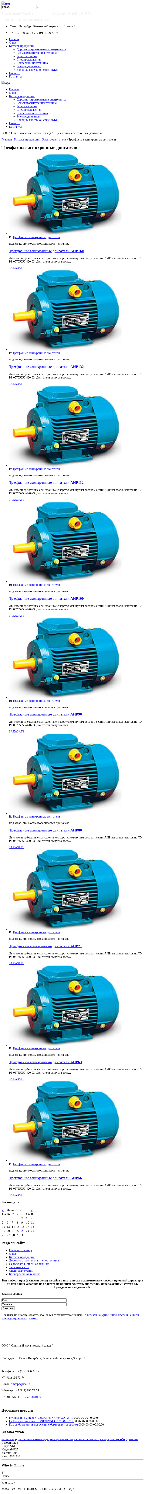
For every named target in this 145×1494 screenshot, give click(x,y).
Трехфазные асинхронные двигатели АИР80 (45, 830)
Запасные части (27, 56)
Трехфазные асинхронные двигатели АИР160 (46, 251)
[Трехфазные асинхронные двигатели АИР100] (65, 581)
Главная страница (20, 1250)
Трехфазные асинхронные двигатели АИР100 (46, 598)
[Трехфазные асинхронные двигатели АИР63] (65, 1044)
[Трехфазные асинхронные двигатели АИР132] (65, 349)
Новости (14, 73)
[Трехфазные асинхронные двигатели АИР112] (65, 465)
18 (32, 1226)
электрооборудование (124, 1439)
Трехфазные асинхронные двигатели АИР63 (45, 1062)
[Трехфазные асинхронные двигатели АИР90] (65, 697)
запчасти (91, 1439)
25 (32, 1230)
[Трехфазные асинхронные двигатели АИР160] (65, 233)
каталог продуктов (14, 1439)
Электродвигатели (29, 66)
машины (79, 1439)
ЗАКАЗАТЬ (16, 267)
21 (13, 1230)
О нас (12, 42)
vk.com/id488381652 (36, 19)
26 (3, 1235)
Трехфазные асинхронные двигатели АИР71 (45, 946)
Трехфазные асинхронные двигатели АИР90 (45, 714)
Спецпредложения (29, 59)
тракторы (103, 1439)
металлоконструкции (40, 1439)
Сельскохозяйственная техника (37, 52)
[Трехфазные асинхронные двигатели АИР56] (65, 1160)
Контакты (15, 76)
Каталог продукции (22, 46)
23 (22, 1230)
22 (17, 1230)
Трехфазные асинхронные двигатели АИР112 (46, 482)
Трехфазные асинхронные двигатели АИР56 (45, 1178)
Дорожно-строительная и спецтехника (41, 49)
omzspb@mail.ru (23, 13)
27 (8, 1235)
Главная (14, 39)
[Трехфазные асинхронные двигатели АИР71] (65, 928)
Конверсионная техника (32, 62)
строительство (63, 1439)
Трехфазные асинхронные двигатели (36, 237)
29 (17, 1235)
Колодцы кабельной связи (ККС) (38, 69)
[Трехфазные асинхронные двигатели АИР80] (65, 813)
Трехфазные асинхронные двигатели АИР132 (46, 367)
